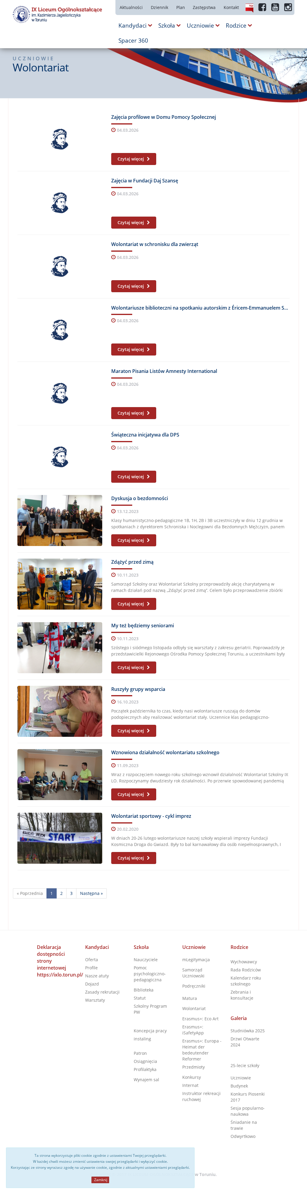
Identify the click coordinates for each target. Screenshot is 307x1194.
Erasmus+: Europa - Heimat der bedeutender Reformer (202, 1050)
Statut (140, 998)
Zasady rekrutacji (102, 992)
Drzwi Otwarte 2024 (245, 1042)
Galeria (239, 1018)
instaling (142, 1039)
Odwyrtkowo (243, 1136)
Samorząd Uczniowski (193, 973)
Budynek (239, 1086)
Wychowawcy (244, 961)
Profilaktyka (145, 1069)
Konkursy (191, 1077)
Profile (91, 967)
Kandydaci (97, 947)
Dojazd (92, 984)
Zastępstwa (204, 7)
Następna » (91, 893)
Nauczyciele (146, 959)
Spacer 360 (133, 40)
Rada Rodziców (246, 970)
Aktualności (131, 7)
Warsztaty (95, 1000)
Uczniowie (194, 947)
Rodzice (239, 947)
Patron (140, 1053)
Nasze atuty (97, 976)
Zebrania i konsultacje (242, 995)
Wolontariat (194, 1008)
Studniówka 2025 (248, 1031)
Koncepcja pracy (150, 1031)
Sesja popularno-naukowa (248, 1111)
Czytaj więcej (131, 159)
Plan (180, 7)
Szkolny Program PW (150, 1009)
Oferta (91, 959)
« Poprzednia (30, 893)
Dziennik (159, 7)
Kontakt (231, 7)
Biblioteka (144, 990)
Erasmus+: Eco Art (200, 1019)
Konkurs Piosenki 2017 (248, 1097)
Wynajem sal (146, 1079)
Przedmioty (193, 1067)
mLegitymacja (196, 959)
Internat (190, 1085)
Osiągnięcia (145, 1061)
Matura (189, 998)
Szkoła (141, 947)
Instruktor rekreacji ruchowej (201, 1096)
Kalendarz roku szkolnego (246, 981)
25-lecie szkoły (245, 1065)
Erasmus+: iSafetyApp (193, 1030)
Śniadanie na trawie (244, 1125)
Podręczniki (193, 986)
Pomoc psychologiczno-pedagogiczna (150, 973)
